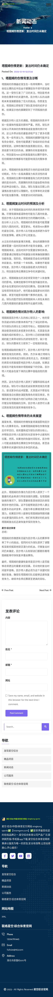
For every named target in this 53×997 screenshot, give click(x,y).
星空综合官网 (41, 990)
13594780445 (13, 939)
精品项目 (8, 759)
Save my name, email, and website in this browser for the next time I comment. (26, 700)
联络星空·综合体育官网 (16, 784)
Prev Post (8, 590)
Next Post (44, 590)
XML (4, 917)
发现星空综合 (11, 751)
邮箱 (8, 665)
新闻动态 (8, 768)
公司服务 (8, 776)
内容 (7, 618)
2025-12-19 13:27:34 (23, 72)
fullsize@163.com (15, 950)
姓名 (8, 650)
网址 (7, 681)
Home (26, 28)
